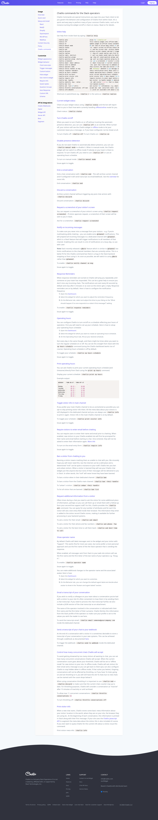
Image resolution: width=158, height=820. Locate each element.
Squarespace (44, 34)
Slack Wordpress (109, 805)
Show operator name (66, 537)
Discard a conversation (66, 190)
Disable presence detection (68, 140)
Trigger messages (46, 68)
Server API (41, 115)
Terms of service (30, 805)
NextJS (42, 27)
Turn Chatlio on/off (65, 118)
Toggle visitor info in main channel (71, 403)
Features (60, 2)
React (42, 24)
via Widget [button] (104, 781)
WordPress (43, 37)
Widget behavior (43, 62)
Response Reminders (66, 274)
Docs (70, 2)
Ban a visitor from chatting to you (71, 456)
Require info (44, 81)
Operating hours (64, 318)
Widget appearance (44, 59)
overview (112, 177)
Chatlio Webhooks (44, 106)
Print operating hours (66, 363)
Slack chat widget (67, 805)
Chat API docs (83, 785)
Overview (41, 15)
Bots (39, 118)
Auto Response (45, 90)
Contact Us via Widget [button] (86, 778)
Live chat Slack (79, 805)
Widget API (42, 112)
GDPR (67, 796)
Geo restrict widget (46, 78)
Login (143, 2)
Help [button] (94, 2)
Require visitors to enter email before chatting (76, 429)
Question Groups (46, 87)
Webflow (43, 40)
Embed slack (56, 805)
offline (95, 127)
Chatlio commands (44, 49)
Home (68, 778)
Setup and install (43, 21)
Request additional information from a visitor (76, 496)
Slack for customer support (93, 805)
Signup (152, 3)
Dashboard (72, 294)
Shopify (42, 30)
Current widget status (66, 100)
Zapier (40, 109)
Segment (41, 122)
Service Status (83, 789)
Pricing (78, 2)
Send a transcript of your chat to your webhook (77, 629)
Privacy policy (41, 805)
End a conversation (65, 170)
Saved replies (44, 84)
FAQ (86, 2)
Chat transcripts (45, 65)
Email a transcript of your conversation (73, 592)
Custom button (45, 71)
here (87, 639)
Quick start (42, 18)
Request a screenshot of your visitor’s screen (76, 207)
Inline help (61, 31)
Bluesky (105, 791)
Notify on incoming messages (69, 227)
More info (91, 441)
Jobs (67, 792)
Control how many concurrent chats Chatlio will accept (80, 652)
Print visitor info (63, 706)
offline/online (101, 107)
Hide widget (44, 75)
